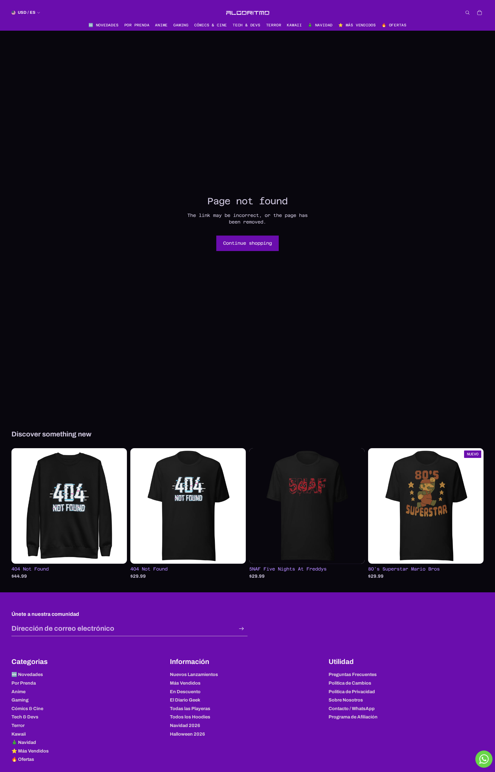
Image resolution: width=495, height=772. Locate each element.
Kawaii (18, 734)
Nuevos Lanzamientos (194, 674)
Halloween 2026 (187, 734)
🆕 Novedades (27, 674)
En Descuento (185, 691)
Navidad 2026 (185, 725)
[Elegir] (118, 555)
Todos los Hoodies (190, 716)
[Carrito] (479, 12)
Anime (18, 691)
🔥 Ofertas (22, 759)
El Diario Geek (185, 699)
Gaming (20, 699)
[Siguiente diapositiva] (118, 506)
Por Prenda (23, 683)
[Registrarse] (241, 629)
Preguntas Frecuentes (353, 674)
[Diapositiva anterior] (20, 506)
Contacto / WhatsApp (352, 708)
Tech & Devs (24, 716)
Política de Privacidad (352, 691)
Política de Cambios (350, 683)
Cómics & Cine (27, 708)
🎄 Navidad (23, 742)
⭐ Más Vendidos (30, 751)
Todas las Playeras (190, 708)
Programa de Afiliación (353, 716)
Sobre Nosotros (346, 699)
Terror (18, 725)
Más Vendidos (185, 683)
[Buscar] (467, 12)
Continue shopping (247, 243)
